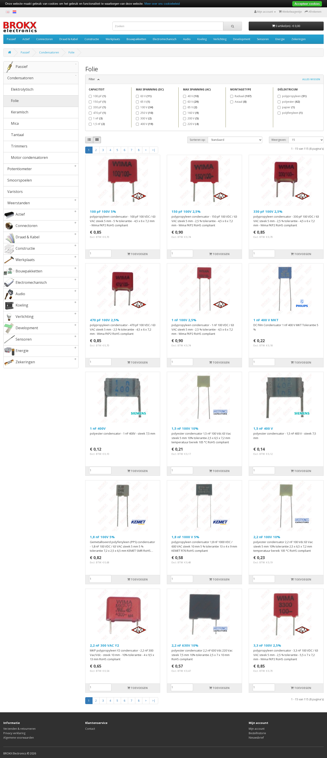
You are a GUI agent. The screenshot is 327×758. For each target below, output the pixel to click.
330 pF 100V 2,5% (268, 211)
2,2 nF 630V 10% (185, 645)
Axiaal (240, 102)
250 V (146, 113)
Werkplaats (113, 39)
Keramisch (19, 112)
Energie (280, 39)
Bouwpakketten (136, 39)
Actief (26, 39)
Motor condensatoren (29, 157)
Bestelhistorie (257, 733)
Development (241, 39)
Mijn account (256, 729)
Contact (90, 729)
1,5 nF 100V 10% (185, 428)
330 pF (99, 107)
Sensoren (263, 39)
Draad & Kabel (68, 39)
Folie (72, 52)
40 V (193, 96)
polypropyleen (294, 96)
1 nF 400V (98, 428)
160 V (193, 113)
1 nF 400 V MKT (266, 320)
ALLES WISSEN (311, 79)
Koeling (202, 39)
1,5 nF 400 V (263, 428)
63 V (145, 96)
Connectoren (44, 39)
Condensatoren (49, 52)
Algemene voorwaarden (18, 738)
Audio (187, 39)
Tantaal (17, 134)
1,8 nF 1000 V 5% (185, 537)
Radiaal (243, 96)
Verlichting (219, 39)
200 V (193, 118)
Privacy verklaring (14, 733)
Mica (14, 123)
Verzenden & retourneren (19, 729)
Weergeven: (278, 140)
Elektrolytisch (21, 89)
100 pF (99, 96)
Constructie (92, 39)
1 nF (98, 118)
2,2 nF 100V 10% (266, 537)
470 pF (99, 113)
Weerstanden (41, 201)
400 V (146, 124)
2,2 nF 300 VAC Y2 (104, 645)
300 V (145, 118)
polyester (291, 102)
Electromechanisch (164, 39)
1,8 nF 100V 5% (102, 537)
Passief (11, 39)
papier (288, 107)
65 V (145, 102)
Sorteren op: (198, 140)
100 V (146, 107)
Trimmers (18, 146)
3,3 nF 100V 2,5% (267, 645)
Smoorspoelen (19, 180)
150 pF (99, 102)
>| (153, 150)
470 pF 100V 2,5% (104, 320)
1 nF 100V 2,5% (184, 320)
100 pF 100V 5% (103, 211)
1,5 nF (99, 124)
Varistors (14, 191)
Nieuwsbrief (256, 738)
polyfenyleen (292, 113)
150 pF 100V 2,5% (186, 211)
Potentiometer (41, 167)
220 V (193, 124)
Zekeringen (298, 39)
